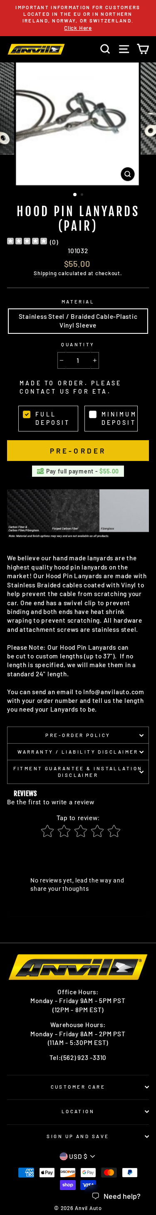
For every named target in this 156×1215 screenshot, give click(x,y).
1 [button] (75, 195)
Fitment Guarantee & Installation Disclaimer (77, 772)
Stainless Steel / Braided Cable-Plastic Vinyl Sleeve (78, 321)
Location (78, 1111)
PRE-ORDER (78, 450)
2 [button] (83, 195)
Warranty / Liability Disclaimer (78, 751)
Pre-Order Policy (77, 735)
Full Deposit (52, 418)
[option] (78, 18)
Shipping (45, 273)
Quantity (78, 344)
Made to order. (70, 387)
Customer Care (78, 1086)
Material (78, 301)
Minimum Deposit (119, 418)
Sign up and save (78, 1136)
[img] (27, 242)
